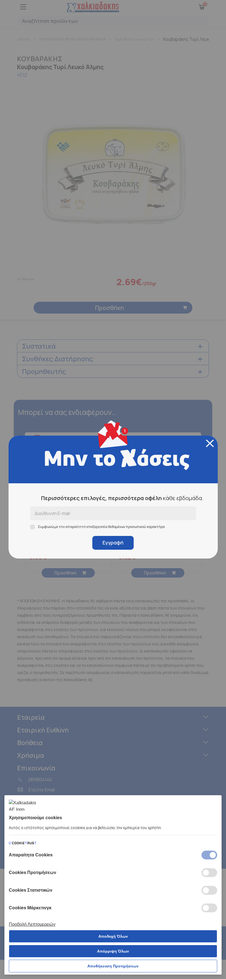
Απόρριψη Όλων (113, 951)
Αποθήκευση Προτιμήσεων (113, 966)
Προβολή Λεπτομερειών (32, 924)
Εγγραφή (113, 542)
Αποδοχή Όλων (113, 936)
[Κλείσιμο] (210, 443)
